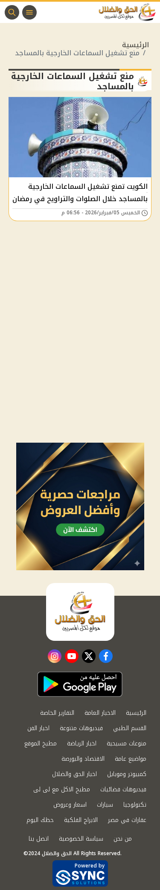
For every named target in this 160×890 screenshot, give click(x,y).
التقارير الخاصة (57, 713)
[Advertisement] (80, 358)
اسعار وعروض (70, 804)
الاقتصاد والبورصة (83, 759)
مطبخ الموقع (40, 743)
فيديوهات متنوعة (81, 728)
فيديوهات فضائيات (123, 789)
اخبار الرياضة (81, 743)
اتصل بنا (39, 839)
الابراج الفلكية (81, 820)
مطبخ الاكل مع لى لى (61, 789)
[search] (12, 12)
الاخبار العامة (100, 713)
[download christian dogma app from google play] (79, 684)
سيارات (105, 804)
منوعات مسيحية (126, 743)
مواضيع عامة (130, 759)
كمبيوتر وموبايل (126, 774)
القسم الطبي (129, 728)
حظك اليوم (40, 820)
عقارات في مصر (127, 820)
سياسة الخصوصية (81, 839)
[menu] (29, 12)
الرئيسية (135, 45)
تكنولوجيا (134, 804)
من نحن (122, 839)
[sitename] (80, 611)
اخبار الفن (38, 728)
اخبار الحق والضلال (74, 774)
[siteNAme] (129, 12)
